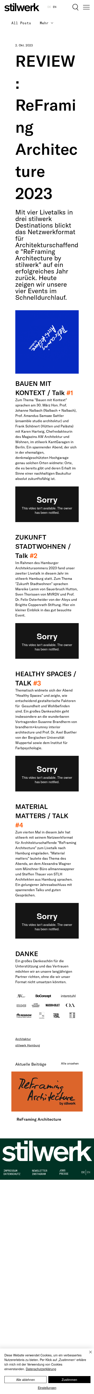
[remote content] (47, 504)
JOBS (62, 1170)
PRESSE (63, 1173)
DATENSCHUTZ (11, 1174)
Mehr (44, 23)
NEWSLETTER (39, 1170)
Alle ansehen (70, 1063)
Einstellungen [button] (47, 1387)
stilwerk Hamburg (27, 1045)
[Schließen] (88, 1354)
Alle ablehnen (25, 1379)
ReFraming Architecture (39, 1119)
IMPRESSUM (10, 1170)
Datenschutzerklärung (41, 1369)
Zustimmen (69, 1379)
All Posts (21, 23)
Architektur (23, 1039)
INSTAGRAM (39, 1174)
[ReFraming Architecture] (47, 1092)
